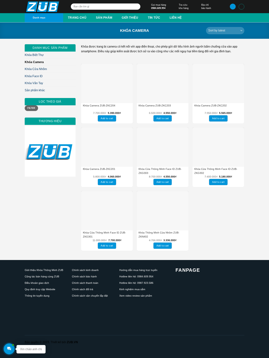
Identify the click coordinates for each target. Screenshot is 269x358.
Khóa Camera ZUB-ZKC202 (210, 105)
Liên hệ (176, 17)
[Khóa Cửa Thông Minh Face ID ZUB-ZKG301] (107, 210)
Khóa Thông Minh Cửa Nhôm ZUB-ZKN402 (159, 234)
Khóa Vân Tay (34, 83)
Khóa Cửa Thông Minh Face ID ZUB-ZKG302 (215, 170)
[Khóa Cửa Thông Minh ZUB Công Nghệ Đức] (43, 7)
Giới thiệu (130, 17)
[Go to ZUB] (50, 151)
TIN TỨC (154, 17)
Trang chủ (77, 17)
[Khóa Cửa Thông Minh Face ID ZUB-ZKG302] (218, 147)
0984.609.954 (158, 8)
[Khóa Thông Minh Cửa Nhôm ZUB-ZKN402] (162, 210)
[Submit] (137, 7)
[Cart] (241, 6)
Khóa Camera (34, 62)
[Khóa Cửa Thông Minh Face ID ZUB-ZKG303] (162, 147)
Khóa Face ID (34, 76)
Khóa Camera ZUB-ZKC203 (155, 105)
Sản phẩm (104, 17)
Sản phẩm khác (35, 90)
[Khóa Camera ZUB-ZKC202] (218, 83)
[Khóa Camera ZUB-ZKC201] (107, 147)
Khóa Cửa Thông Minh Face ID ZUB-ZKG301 (104, 234)
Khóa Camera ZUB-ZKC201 (99, 168)
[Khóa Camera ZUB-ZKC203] (162, 83)
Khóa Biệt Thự (34, 54)
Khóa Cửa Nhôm (36, 69)
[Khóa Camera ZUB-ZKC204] (107, 83)
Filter (31, 108)
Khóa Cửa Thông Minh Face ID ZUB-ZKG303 (160, 170)
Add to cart (107, 118)
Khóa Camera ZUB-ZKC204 (99, 105)
